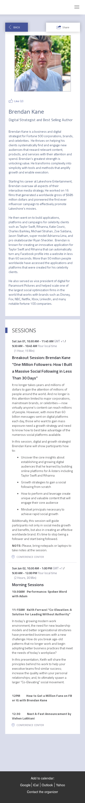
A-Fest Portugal (17, 7)
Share (65, 27)
